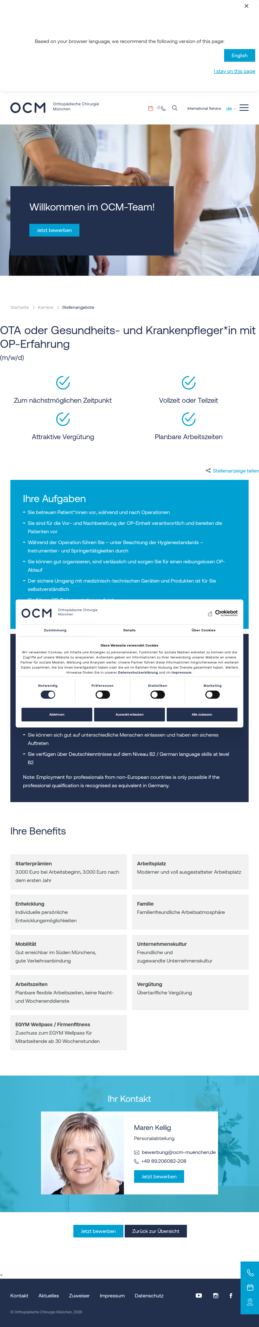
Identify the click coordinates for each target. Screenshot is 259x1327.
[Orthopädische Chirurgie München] (54, 108)
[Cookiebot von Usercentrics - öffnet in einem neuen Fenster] (215, 613)
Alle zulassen (202, 714)
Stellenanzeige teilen (236, 471)
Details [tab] (129, 630)
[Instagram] (215, 1295)
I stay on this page (234, 71)
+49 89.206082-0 (164, 108)
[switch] (103, 695)
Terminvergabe (154, 108)
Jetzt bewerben (159, 1176)
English (240, 55)
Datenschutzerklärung (138, 672)
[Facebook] (231, 1295)
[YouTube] (199, 1295)
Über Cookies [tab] (204, 630)
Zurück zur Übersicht (155, 1231)
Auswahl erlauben (130, 714)
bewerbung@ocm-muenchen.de (179, 1152)
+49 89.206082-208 (163, 1161)
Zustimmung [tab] (55, 630)
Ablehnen (56, 714)
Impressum (181, 672)
